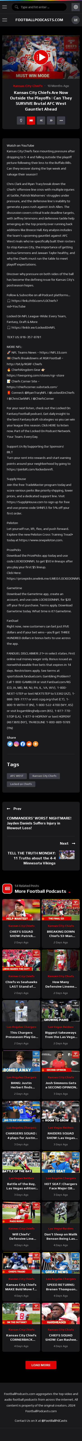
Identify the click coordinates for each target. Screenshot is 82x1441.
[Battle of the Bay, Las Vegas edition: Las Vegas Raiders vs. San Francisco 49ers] (21, 1162)
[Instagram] (16, 744)
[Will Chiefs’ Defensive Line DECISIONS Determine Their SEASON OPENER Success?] (21, 1212)
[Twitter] (10, 744)
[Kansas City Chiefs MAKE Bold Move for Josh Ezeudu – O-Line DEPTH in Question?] (21, 1263)
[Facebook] (23, 744)
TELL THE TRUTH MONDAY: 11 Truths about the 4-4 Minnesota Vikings (32, 858)
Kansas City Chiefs (28, 86)
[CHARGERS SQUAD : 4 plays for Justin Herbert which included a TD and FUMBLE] (21, 1111)
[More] (35, 744)
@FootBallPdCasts (54, 1420)
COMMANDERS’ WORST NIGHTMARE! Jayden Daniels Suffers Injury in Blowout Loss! (39, 823)
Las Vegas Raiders (60, 1026)
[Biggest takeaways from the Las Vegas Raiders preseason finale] (61, 1010)
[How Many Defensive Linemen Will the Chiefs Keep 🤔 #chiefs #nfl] (61, 960)
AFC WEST (16, 775)
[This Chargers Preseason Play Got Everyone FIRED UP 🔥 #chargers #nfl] (21, 1010)
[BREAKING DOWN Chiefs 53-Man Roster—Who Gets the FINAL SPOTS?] (61, 909)
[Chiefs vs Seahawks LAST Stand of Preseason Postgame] (21, 960)
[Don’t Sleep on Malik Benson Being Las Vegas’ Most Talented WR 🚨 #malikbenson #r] (61, 1212)
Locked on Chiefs (21, 784)
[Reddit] (29, 744)
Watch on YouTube (20, 145)
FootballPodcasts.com (39, 20)
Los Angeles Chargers (21, 1026)
